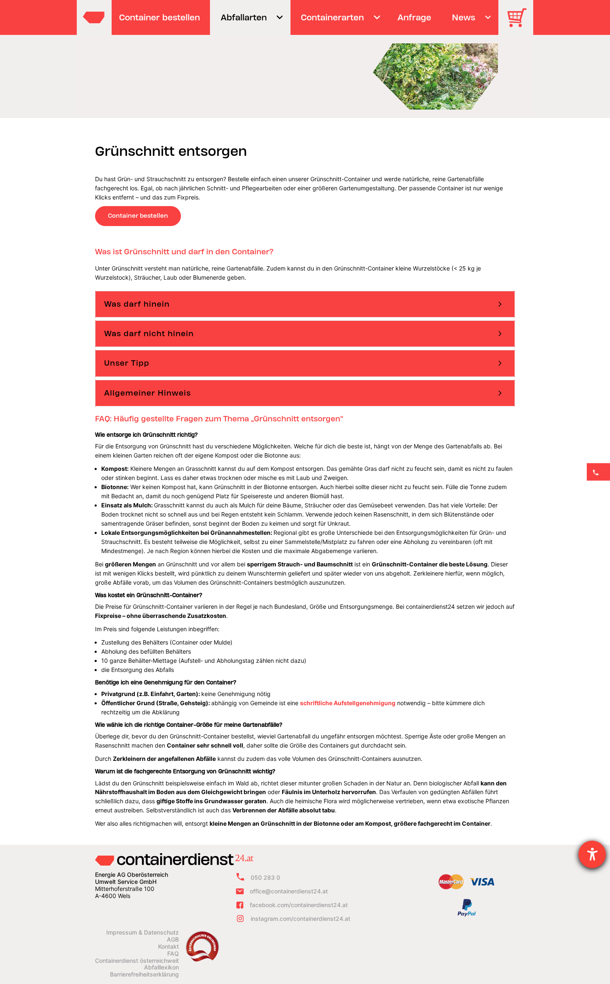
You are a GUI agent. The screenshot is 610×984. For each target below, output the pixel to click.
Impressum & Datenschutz (142, 932)
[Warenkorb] (520, 23)
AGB (173, 939)
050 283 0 (265, 877)
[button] (305, 304)
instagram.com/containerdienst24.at (300, 918)
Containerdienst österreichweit (137, 960)
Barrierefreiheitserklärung (144, 974)
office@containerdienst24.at (289, 891)
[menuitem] (160, 17)
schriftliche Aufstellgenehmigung (347, 702)
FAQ (173, 953)
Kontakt (168, 946)
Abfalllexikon (161, 967)
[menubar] (304, 17)
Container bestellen (138, 215)
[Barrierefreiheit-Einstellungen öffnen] (592, 854)
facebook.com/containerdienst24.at (299, 904)
